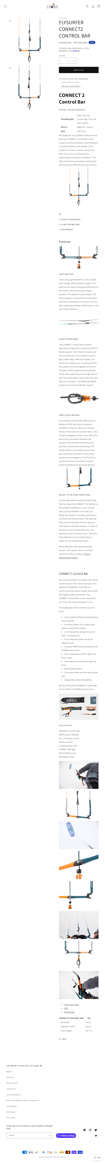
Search (9, 1071)
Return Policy (12, 1083)
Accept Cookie (71, 557)
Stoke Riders (48, 1157)
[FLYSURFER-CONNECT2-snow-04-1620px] (79, 999)
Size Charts (11, 1118)
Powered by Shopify (59, 1157)
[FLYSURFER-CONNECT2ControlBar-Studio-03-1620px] (79, 819)
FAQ (66, 1008)
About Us (10, 1077)
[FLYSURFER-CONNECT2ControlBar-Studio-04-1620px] (79, 909)
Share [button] (64, 1039)
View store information (70, 86)
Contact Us (10, 1089)
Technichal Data (71, 1004)
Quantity (62, 56)
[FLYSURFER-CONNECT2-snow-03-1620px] (79, 848)
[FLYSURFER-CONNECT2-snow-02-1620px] (79, 788)
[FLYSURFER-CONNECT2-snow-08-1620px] (79, 939)
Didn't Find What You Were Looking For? (23, 1100)
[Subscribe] (49, 1135)
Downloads (69, 1012)
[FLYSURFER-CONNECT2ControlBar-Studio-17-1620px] (79, 969)
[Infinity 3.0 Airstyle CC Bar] (79, 719)
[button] (5, 6)
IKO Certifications (13, 1094)
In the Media (11, 1106)
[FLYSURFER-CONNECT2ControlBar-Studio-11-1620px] (79, 879)
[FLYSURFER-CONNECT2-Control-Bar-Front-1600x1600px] (79, 206)
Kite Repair (10, 1112)
